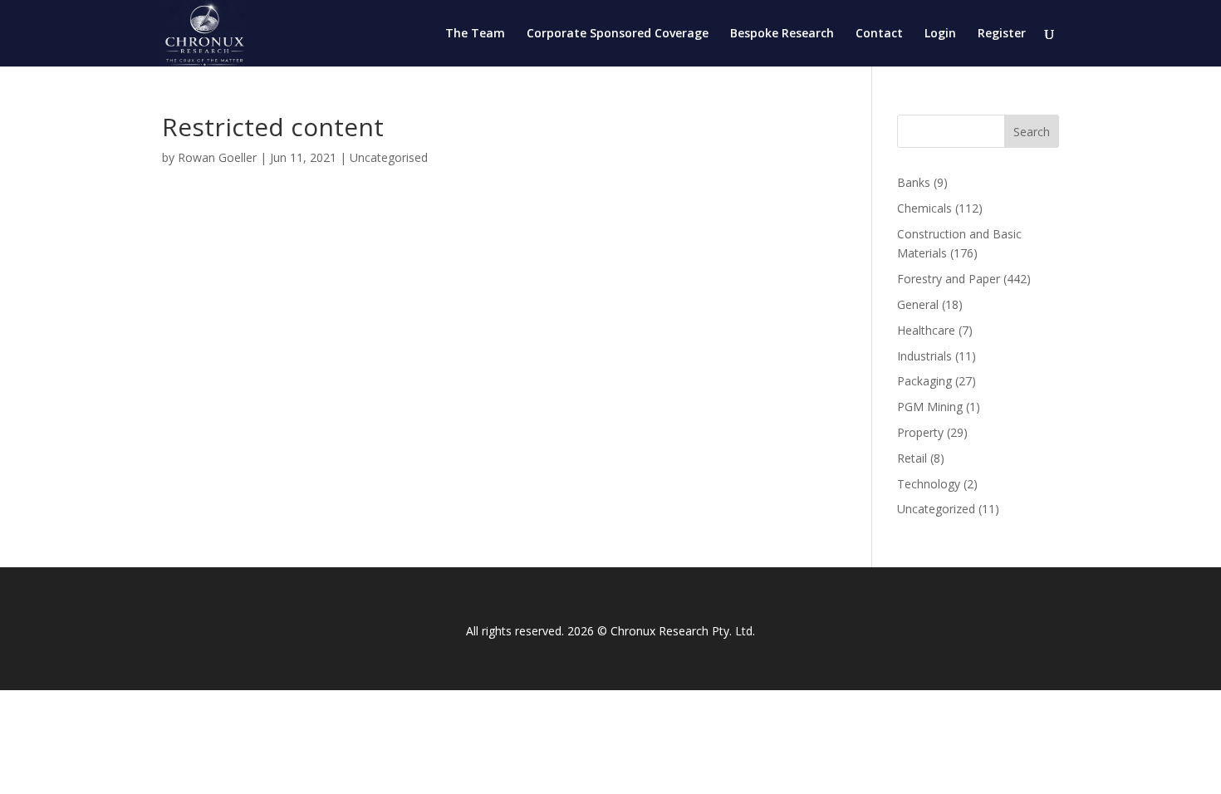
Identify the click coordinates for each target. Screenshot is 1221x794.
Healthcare (926, 330)
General (918, 304)
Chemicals (924, 208)
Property (920, 432)
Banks (913, 182)
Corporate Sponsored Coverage (618, 34)
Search (1031, 132)
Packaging (924, 381)
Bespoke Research (782, 34)
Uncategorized (936, 509)
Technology (928, 484)
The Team (475, 34)
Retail (912, 458)
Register (1002, 34)
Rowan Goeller (217, 157)
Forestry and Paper (948, 279)
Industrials (924, 356)
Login (940, 34)
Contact (879, 34)
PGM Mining (930, 406)
